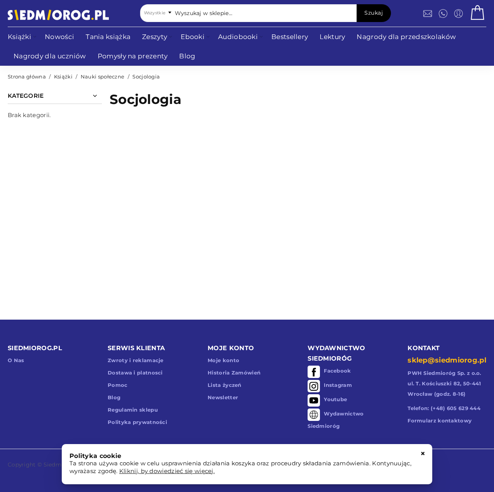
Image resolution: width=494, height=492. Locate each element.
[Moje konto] (458, 13)
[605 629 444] (443, 13)
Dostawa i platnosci (135, 372)
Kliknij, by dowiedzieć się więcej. (167, 471)
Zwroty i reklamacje (136, 360)
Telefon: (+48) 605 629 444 (444, 408)
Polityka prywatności (137, 422)
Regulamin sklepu (133, 410)
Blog (114, 397)
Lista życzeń (225, 385)
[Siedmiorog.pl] (58, 15)
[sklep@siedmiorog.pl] (427, 13)
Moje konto (223, 360)
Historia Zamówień (234, 372)
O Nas (16, 360)
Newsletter (223, 397)
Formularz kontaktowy (440, 420)
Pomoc (118, 385)
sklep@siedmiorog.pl (447, 360)
